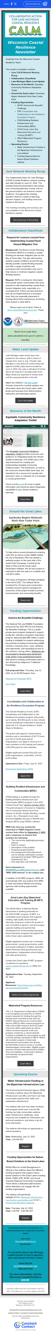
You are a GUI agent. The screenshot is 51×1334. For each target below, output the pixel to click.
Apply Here (25, 776)
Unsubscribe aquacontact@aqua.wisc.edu (25, 1310)
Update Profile (13, 1313)
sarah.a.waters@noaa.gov (17, 966)
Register (25, 1146)
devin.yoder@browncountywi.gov (22, 310)
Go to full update (25, 400)
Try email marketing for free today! (25, 1330)
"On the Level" (31, 383)
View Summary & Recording (25, 220)
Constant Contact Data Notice (31, 1313)
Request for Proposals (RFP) (19, 678)
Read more (26, 600)
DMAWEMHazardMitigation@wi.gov (23, 870)
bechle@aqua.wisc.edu (25, 1266)
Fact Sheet (10, 684)
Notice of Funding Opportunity (25, 995)
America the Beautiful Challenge (20, 1203)
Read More (26, 499)
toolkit (21, 484)
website (25, 1280)
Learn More (25, 691)
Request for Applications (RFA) (19, 769)
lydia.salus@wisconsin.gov (25, 1241)
